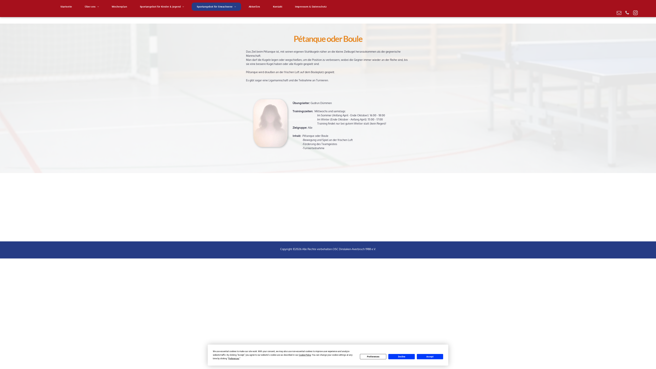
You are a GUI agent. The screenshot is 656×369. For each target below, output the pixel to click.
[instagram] (635, 13)
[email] (619, 13)
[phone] (627, 13)
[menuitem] (67, 7)
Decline (401, 357)
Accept (430, 357)
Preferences (373, 357)
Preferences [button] (233, 358)
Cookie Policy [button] (305, 355)
